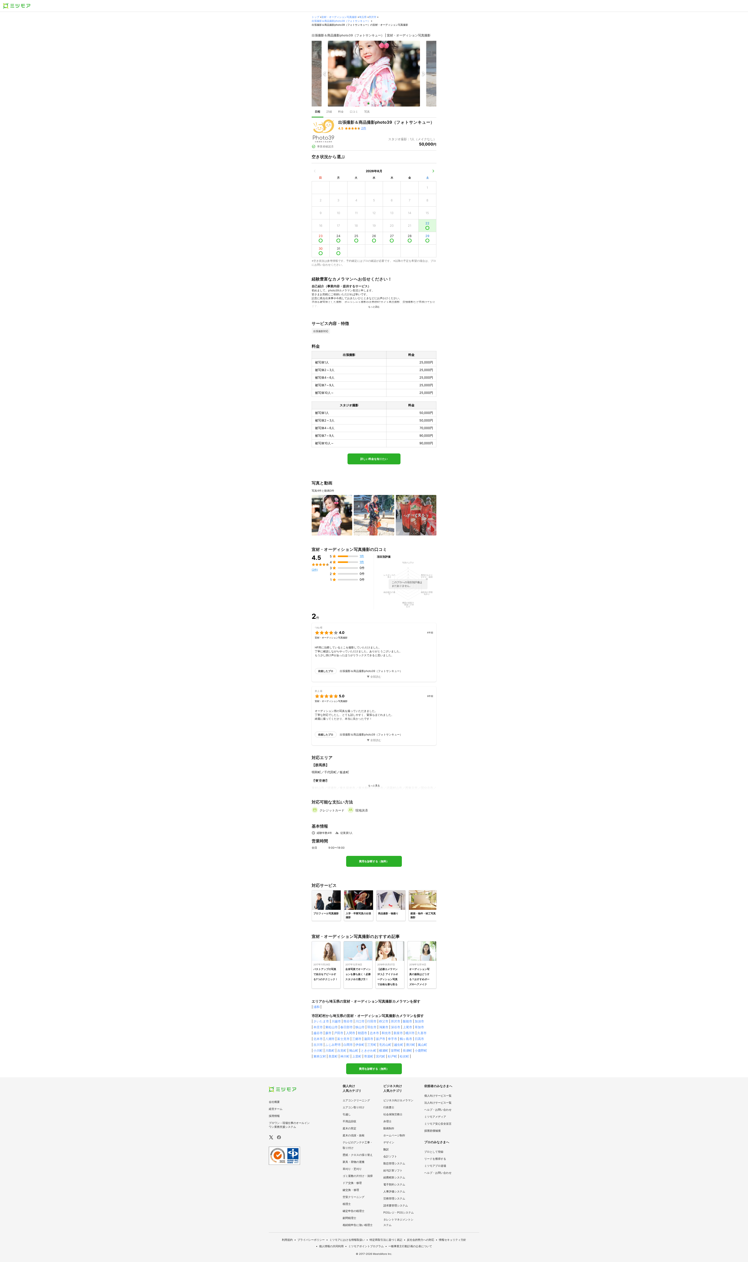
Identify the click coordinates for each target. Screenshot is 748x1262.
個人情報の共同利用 (331, 1246)
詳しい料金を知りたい (374, 458)
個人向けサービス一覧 (438, 1095)
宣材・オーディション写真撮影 (339, 17)
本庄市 (318, 1027)
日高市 (419, 1039)
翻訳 (386, 1149)
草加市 (419, 1027)
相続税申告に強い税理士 (358, 1225)
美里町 (333, 1056)
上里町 (357, 1056)
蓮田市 (368, 1039)
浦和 (316, 1007)
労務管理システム (394, 1198)
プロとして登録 (433, 1151)
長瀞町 (407, 1050)
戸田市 (338, 1033)
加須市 (419, 1021)
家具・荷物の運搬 (353, 1161)
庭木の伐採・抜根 (353, 1135)
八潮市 (330, 1039)
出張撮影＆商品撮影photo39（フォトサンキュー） (341, 20)
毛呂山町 (385, 1045)
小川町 (318, 1050)
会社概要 (274, 1101)
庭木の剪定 (349, 1128)
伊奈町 (360, 1045)
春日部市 (346, 1027)
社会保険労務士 (392, 1114)
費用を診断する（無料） (374, 861)
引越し (347, 1114)
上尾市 (407, 1027)
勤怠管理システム (394, 1163)
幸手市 (392, 1039)
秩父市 (383, 1021)
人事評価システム (394, 1191)
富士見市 (343, 1039)
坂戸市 (380, 1039)
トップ (315, 17)
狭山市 (360, 1027)
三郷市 (357, 1039)
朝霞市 (362, 1033)
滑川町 (410, 1045)
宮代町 (380, 1056)
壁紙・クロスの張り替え (358, 1154)
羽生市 (372, 1027)
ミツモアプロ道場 (435, 1165)
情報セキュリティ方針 (452, 1239)
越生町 (398, 1045)
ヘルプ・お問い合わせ (438, 1109)
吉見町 (342, 1050)
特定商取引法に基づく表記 (386, 1239)
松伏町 (404, 1056)
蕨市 (328, 1033)
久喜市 (422, 1033)
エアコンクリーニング (356, 1100)
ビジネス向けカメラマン (398, 1100)
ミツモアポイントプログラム (366, 1246)
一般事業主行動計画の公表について (410, 1246)
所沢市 (372, 17)
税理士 (347, 1204)
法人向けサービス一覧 (438, 1102)
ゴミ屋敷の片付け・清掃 (358, 1175)
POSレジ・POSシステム (398, 1212)
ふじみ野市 (333, 1045)
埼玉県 (363, 17)
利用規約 (287, 1239)
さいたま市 (321, 1021)
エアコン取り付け (353, 1107)
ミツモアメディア (435, 1116)
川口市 (360, 1021)
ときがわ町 (369, 1050)
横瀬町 (383, 1050)
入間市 (350, 1033)
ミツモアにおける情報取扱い (347, 1239)
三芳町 (372, 1045)
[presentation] (317, 112)
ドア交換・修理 (352, 1182)
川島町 (330, 1050)
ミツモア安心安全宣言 (438, 1123)
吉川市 (318, 1045)
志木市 (374, 1033)
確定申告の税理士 (353, 1211)
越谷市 (318, 1033)
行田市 (372, 1021)
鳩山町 (353, 1050)
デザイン (388, 1142)
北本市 (318, 1039)
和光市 (386, 1033)
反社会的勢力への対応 (420, 1239)
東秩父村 (319, 1056)
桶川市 (410, 1033)
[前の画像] (324, 74)
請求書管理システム (395, 1205)
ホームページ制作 (394, 1135)
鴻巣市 (383, 1027)
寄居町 (368, 1056)
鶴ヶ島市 (406, 1039)
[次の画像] (423, 74)
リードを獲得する (435, 1158)
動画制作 (388, 1128)
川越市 (336, 1021)
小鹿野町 (421, 1050)
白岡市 (348, 1045)
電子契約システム (394, 1184)
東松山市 (331, 1027)
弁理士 (387, 1121)
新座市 (398, 1033)
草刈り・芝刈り (352, 1168)
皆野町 (395, 1050)
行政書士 (388, 1107)
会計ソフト (390, 1156)
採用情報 (274, 1115)
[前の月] (315, 171)
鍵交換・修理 (351, 1189)
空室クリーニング (353, 1197)
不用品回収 (349, 1121)
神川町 (345, 1056)
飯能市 (407, 1021)
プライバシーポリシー (311, 1239)
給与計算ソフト (392, 1170)
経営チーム (275, 1108)
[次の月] (433, 171)
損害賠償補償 (432, 1130)
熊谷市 (348, 1021)
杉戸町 (392, 1056)
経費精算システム (394, 1177)
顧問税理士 (349, 1218)
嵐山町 (422, 1045)
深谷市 (395, 1027)
